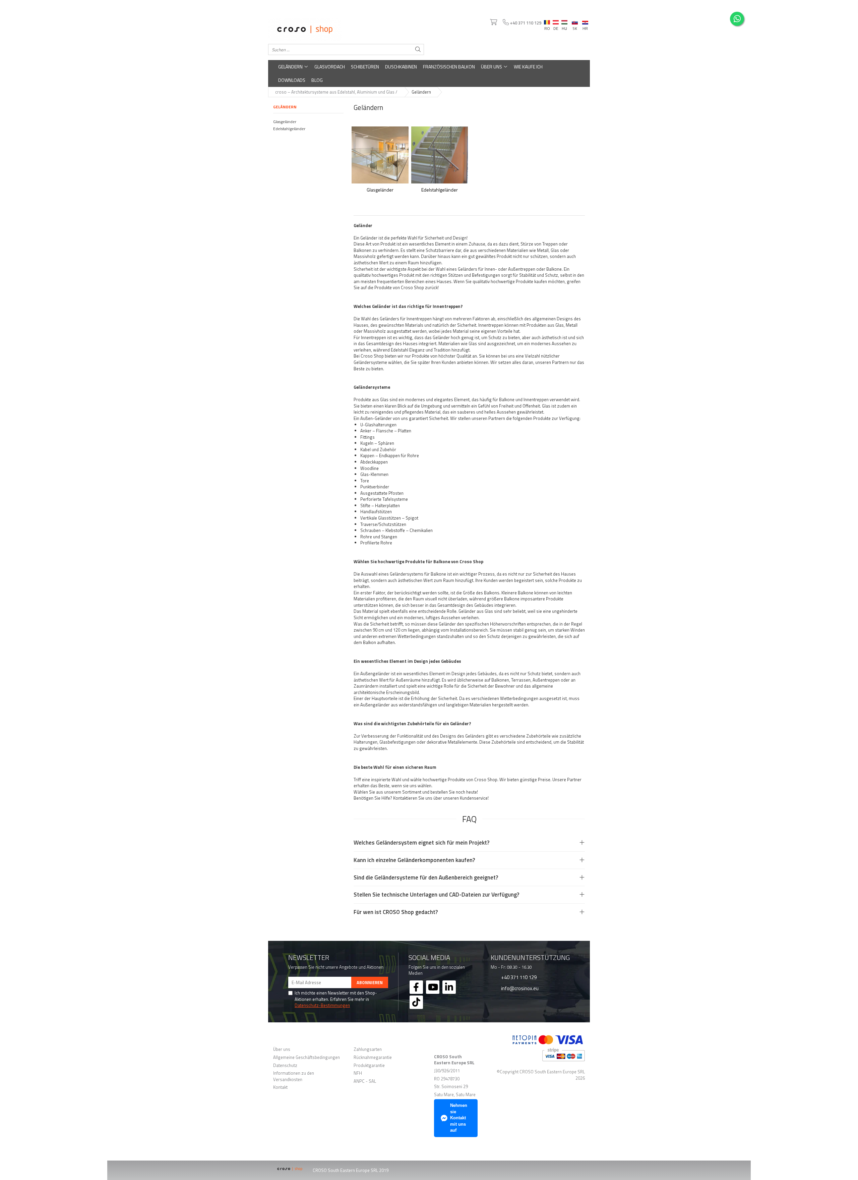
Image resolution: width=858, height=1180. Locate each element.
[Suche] (418, 49)
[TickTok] (416, 1002)
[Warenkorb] (493, 22)
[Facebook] (416, 987)
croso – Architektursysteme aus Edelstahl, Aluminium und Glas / (336, 92)
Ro (547, 20)
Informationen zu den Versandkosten (293, 1076)
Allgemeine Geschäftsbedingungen (306, 1057)
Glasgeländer (284, 121)
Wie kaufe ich (528, 66)
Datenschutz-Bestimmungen (322, 1005)
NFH (358, 1073)
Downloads (291, 80)
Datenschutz (285, 1065)
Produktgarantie (369, 1065)
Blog (317, 80)
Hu (564, 20)
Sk (574, 20)
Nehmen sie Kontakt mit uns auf (458, 1118)
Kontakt (280, 1087)
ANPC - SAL (365, 1081)
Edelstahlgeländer (289, 128)
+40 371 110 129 (518, 977)
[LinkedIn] (449, 987)
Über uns (492, 66)
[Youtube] (432, 987)
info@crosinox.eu (519, 988)
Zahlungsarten (368, 1049)
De (556, 22)
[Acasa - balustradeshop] (346, 29)
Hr (585, 21)
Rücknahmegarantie (373, 1057)
